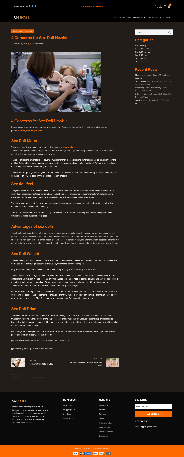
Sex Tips (138, 61)
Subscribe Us (153, 414)
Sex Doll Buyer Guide (22, 31)
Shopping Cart (69, 410)
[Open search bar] (156, 7)
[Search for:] (154, 32)
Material (155, 17)
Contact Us (103, 436)
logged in (25, 377)
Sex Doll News (141, 55)
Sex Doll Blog (140, 46)
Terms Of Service (106, 432)
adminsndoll (39, 44)
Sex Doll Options (141, 58)
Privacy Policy (104, 427)
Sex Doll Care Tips (142, 52)
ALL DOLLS (126, 17)
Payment (102, 414)
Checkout (67, 414)
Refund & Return (105, 423)
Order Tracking (69, 419)
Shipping (102, 419)
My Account (67, 405)
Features (136, 17)
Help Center (104, 405)
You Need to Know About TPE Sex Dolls (54, 341)
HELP (168, 17)
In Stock (117, 17)
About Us (102, 410)
